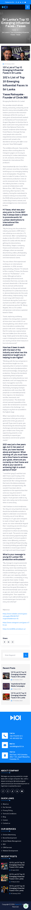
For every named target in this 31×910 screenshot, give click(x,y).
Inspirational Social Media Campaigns (18, 685)
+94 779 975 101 (16, 736)
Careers (5, 820)
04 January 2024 (16, 893)
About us (6, 804)
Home (14, 30)
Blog (4, 817)
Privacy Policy (8, 810)
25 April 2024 (15, 870)
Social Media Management (12, 841)
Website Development (10, 851)
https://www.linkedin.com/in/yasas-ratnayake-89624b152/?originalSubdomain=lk (15, 616)
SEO (4, 844)
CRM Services (7, 847)
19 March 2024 (15, 881)
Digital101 (18, 904)
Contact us (6, 823)
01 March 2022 (16, 689)
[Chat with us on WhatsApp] (25, 906)
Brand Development (10, 838)
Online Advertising (9, 835)
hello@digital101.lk (17, 746)
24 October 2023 (9, 64)
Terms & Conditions (9, 813)
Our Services (7, 807)
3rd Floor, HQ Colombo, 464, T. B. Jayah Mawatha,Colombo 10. (20, 756)
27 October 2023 (17, 700)
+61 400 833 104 (16, 738)
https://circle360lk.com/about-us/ (14, 629)
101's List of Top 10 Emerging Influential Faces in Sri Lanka (18, 674)
